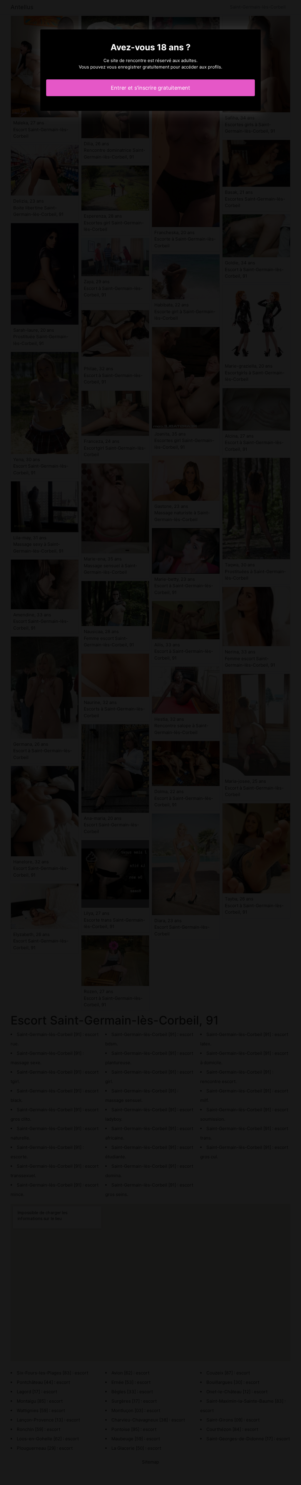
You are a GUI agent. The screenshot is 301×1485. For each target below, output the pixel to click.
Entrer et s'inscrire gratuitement (150, 88)
